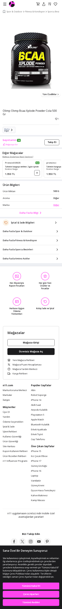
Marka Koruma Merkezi (15, 390)
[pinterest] (47, 544)
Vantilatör (36, 480)
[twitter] (22, 544)
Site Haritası (9, 446)
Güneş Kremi (37, 485)
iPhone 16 (36, 471)
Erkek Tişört (37, 434)
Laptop (34, 475)
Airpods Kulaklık (39, 410)
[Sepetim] (38, 4)
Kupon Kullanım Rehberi (15, 451)
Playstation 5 (37, 414)
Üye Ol (6, 412)
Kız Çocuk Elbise (39, 456)
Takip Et (52, 142)
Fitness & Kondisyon (35, 11)
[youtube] (38, 544)
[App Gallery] (40, 524)
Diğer (56, 204)
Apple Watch (37, 419)
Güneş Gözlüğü (39, 466)
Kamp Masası (38, 500)
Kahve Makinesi (39, 495)
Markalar (7, 395)
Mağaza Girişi (31, 342)
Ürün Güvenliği (10, 441)
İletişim (6, 400)
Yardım (6, 417)
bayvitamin (10, 140)
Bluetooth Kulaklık (40, 424)
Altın (33, 390)
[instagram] (30, 544)
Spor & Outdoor (14, 11)
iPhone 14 (36, 400)
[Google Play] (20, 524)
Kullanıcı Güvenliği (12, 436)
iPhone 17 (36, 461)
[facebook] (14, 544)
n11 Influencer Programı (15, 461)
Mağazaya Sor (12, 144)
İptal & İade (9, 426)
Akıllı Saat (36, 405)
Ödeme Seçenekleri (13, 422)
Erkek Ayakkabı (39, 429)
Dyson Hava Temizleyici (43, 490)
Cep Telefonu (38, 439)
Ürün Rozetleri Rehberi (14, 456)
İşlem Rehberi (10, 431)
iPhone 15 (36, 451)
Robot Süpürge (38, 395)
